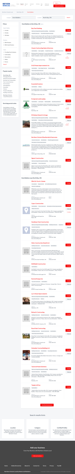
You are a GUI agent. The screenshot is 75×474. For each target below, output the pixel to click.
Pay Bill (41, 4)
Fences (6, 61)
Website (69, 33)
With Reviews (8, 42)
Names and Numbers (24, 471)
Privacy (52, 465)
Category (9, 17)
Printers (5, 89)
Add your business (47, 4)
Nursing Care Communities (9, 80)
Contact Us (32, 4)
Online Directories (16, 465)
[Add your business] (37, 454)
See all (4, 64)
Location (39, 17)
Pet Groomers (6, 83)
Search (22, 4)
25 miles (6, 30)
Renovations (8, 57)
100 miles (7, 35)
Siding (6, 59)
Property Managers (7, 90)
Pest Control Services (8, 82)
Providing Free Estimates (10, 52)
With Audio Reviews (9, 45)
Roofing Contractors (8, 92)
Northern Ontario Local (7, 12)
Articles (38, 4)
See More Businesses (47, 405)
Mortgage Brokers (7, 76)
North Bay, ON (20, 12)
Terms (44, 465)
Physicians (5, 87)
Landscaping (7, 54)
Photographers (6, 85)
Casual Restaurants (7, 96)
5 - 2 (67, 108)
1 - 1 (67, 124)
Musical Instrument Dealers (9, 78)
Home (18, 4)
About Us (26, 4)
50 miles (6, 32)
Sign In (56, 3)
